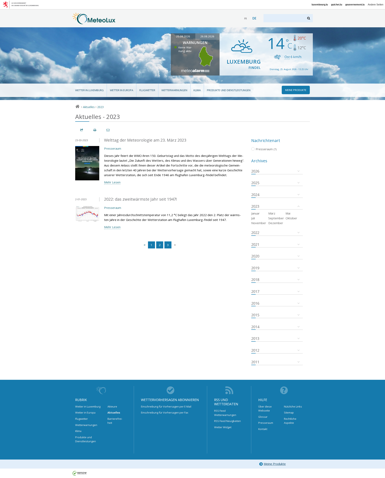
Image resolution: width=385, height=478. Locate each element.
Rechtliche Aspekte (290, 421)
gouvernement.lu (355, 4)
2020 (255, 256)
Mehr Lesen (112, 182)
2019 (255, 268)
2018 (255, 279)
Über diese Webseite (265, 408)
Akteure (112, 406)
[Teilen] (81, 130)
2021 (255, 244)
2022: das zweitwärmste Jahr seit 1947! (140, 199)
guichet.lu (336, 4)
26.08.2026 (207, 36)
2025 (255, 182)
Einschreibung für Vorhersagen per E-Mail (166, 406)
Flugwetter (147, 90)
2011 (255, 362)
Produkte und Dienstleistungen (228, 90)
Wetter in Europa (121, 90)
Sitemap (289, 412)
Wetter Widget (222, 427)
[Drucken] (95, 130)
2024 (255, 194)
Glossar (262, 417)
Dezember (275, 223)
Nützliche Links (293, 406)
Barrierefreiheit (114, 421)
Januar (255, 213)
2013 (255, 338)
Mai (288, 213)
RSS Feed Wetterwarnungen (225, 413)
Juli (253, 218)
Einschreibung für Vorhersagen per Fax (164, 412)
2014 (255, 326)
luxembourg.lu (320, 4)
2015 (255, 315)
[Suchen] (309, 18)
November (258, 223)
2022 (255, 232)
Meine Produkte (275, 464)
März (271, 213)
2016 (255, 303)
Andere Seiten (375, 4)
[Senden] (108, 130)
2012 (255, 350)
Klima (197, 90)
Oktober (291, 218)
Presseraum (112, 148)
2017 (255, 291)
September (276, 218)
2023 (100, 107)
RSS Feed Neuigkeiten (227, 421)
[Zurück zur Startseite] (94, 22)
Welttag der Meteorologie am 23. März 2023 (145, 140)
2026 (255, 171)
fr (245, 18)
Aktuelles (89, 107)
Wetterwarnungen (174, 90)
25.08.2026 (183, 36)
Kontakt (262, 429)
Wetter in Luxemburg (89, 90)
